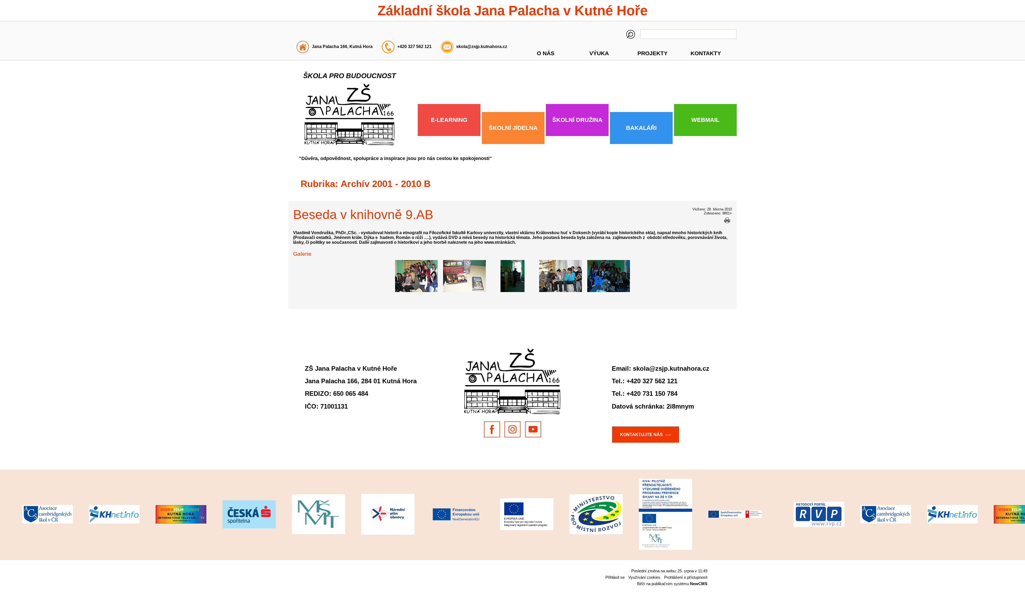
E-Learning (449, 120)
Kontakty (706, 53)
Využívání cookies (644, 577)
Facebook (492, 429)
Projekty (652, 53)
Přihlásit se (615, 577)
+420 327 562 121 (414, 46)
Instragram (512, 429)
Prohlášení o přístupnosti (685, 577)
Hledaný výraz (630, 34)
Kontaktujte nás (641, 434)
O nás (545, 53)
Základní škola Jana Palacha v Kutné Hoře (512, 10)
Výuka (599, 53)
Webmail (705, 120)
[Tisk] (727, 220)
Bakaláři (641, 128)
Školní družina (577, 120)
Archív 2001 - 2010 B (386, 183)
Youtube (533, 429)
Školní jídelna (513, 128)
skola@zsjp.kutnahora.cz (481, 46)
